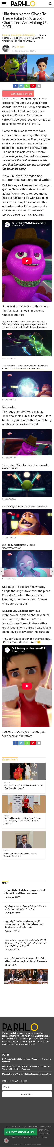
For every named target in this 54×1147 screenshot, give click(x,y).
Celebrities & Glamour (23, 34)
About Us (16, 1126)
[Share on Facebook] (15, 85)
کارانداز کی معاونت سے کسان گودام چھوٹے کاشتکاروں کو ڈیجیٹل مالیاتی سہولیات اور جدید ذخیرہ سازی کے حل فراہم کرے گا (23, 924)
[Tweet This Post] (21, 85)
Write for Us (41, 1137)
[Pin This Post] (33, 85)
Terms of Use (44, 1134)
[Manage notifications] (6, 1140)
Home (5, 34)
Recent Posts (10, 759)
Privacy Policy (16, 1137)
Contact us (33, 1126)
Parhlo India (45, 1126)
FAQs (24, 1126)
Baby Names (44, 1130)
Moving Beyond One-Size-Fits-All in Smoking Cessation (26, 1074)
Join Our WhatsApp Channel (20, 1131)
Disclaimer (29, 1137)
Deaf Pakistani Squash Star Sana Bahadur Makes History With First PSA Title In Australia (26, 1067)
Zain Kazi (19, 47)
